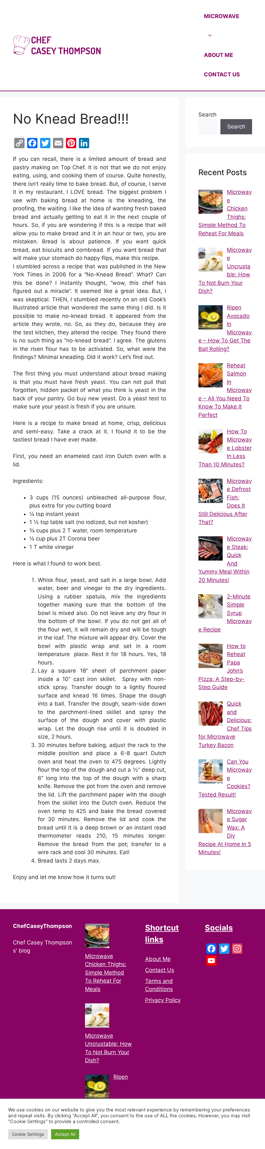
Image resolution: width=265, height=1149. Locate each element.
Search (207, 114)
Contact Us (159, 970)
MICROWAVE (221, 16)
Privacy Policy (163, 1000)
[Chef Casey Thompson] (57, 45)
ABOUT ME (218, 55)
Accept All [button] (65, 1134)
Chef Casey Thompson (151, 45)
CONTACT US (222, 74)
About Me (158, 959)
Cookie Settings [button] (28, 1134)
